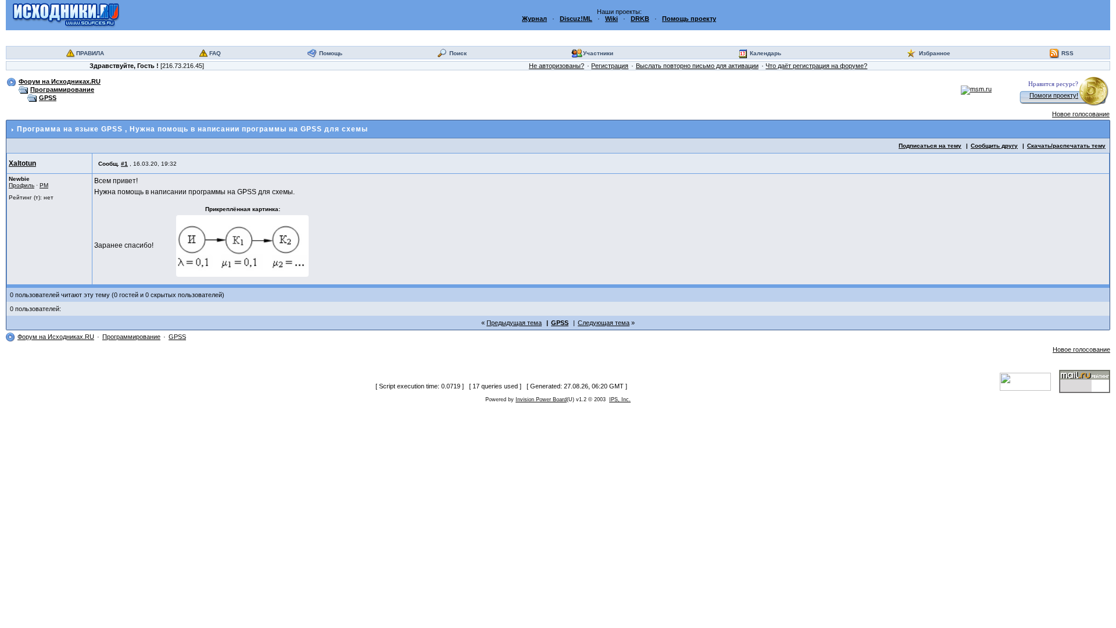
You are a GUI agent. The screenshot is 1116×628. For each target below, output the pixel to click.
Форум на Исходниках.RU (60, 81)
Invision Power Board (541, 399)
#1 (124, 163)
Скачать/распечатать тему (1066, 145)
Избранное (934, 53)
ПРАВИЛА (90, 53)
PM (44, 185)
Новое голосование (1081, 113)
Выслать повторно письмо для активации (697, 65)
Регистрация (609, 65)
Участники (598, 53)
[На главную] (66, 14)
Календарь (765, 53)
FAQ (215, 53)
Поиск (458, 53)
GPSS (47, 97)
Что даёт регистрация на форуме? (816, 65)
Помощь (330, 53)
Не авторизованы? (556, 65)
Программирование (62, 89)
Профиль (21, 185)
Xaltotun (22, 163)
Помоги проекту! (1053, 95)
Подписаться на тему (930, 145)
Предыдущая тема (514, 322)
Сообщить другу (994, 145)
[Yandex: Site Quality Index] (1029, 380)
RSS (1067, 53)
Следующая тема (603, 322)
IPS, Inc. (620, 399)
